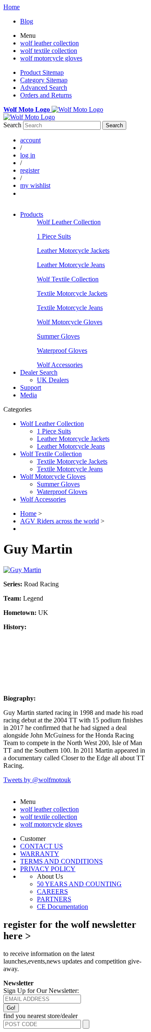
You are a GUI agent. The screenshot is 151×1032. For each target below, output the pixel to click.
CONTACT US (41, 846)
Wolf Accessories (60, 364)
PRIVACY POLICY (48, 868)
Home (11, 7)
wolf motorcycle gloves (51, 58)
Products (31, 214)
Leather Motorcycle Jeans (71, 264)
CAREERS (52, 891)
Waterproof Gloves (62, 350)
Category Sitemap (44, 80)
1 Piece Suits (54, 236)
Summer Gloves (58, 336)
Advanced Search (43, 87)
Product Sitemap (42, 72)
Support (30, 387)
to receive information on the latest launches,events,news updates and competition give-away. (72, 961)
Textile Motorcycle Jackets (72, 293)
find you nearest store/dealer (40, 1015)
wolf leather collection (49, 43)
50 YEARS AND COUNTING (79, 884)
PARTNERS (54, 899)
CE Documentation (62, 906)
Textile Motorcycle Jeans (70, 307)
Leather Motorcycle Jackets (73, 250)
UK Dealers (53, 379)
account (30, 140)
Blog (26, 21)
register (29, 170)
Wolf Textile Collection (68, 279)
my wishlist (35, 185)
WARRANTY (39, 853)
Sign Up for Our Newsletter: (41, 990)
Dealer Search (38, 372)
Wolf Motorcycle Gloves (69, 322)
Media (28, 395)
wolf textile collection (48, 50)
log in (27, 155)
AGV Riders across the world (59, 521)
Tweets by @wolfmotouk (37, 779)
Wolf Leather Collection (69, 222)
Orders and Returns (46, 95)
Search (12, 125)
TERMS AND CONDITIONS (61, 861)
